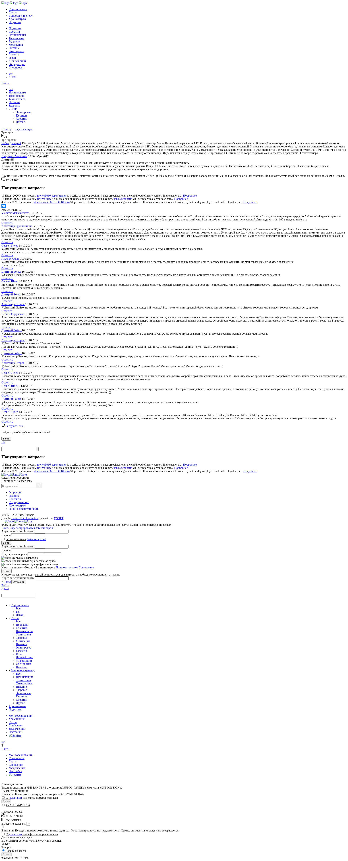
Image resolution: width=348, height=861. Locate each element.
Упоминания (16, 718)
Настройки (15, 731)
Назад (7, 129)
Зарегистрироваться (22, 527)
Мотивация (16, 44)
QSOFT (58, 518)
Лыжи (12, 76)
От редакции (17, 64)
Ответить (7, 222)
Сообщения (16, 725)
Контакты (15, 499)
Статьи (13, 12)
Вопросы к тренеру (21, 15)
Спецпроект (16, 67)
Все (11, 89)
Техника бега (17, 99)
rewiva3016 (44, 195)
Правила (14, 495)
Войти (5, 83)
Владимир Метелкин (14, 156)
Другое (20, 121)
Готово (6, 571)
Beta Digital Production (24, 518)
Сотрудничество (19, 502)
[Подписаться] (39, 485)
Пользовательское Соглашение (75, 567)
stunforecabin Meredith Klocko (52, 202)
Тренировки (16, 38)
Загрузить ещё (14, 426)
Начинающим (17, 34)
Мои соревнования (20, 715)
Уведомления (17, 728)
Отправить (18, 582)
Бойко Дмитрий (11, 143)
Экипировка (16, 51)
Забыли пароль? (45, 527)
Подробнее (190, 195)
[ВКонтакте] (3, 206)
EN (3, 442)
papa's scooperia (122, 198)
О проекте (15, 492)
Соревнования (18, 9)
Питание (14, 47)
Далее (6, 801)
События (14, 31)
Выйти (16, 735)
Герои (12, 57)
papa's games (59, 195)
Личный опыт (17, 60)
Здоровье (14, 41)
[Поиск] (37, 449)
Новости (21, 667)
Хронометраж (17, 18)
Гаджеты (14, 54)
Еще (14, 108)
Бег (11, 73)
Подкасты (15, 22)
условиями (15, 797)
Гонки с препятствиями (23, 508)
